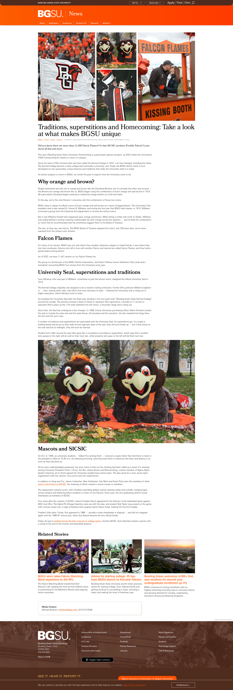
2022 (53, 140)
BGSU (40, 140)
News (46, 140)
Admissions (54, 23)
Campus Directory (89, 646)
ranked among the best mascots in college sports (77, 521)
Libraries (124, 651)
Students (162, 641)
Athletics (106, 23)
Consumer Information (91, 651)
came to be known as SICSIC (52, 484)
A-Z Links (85, 641)
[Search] (193, 3)
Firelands (124, 641)
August (59, 140)
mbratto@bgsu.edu (68, 609)
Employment (125, 632)
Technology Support (167, 646)
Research (95, 23)
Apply (171, 3)
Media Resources (166, 632)
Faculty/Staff (125, 637)
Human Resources (128, 646)
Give (187, 3)
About (42, 23)
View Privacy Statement (134, 685)
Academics (67, 23)
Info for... (135, 2)
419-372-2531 (44, 652)
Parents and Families (167, 637)
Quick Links (153, 2)
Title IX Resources (166, 651)
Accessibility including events (94, 632)
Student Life (81, 23)
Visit (180, 3)
